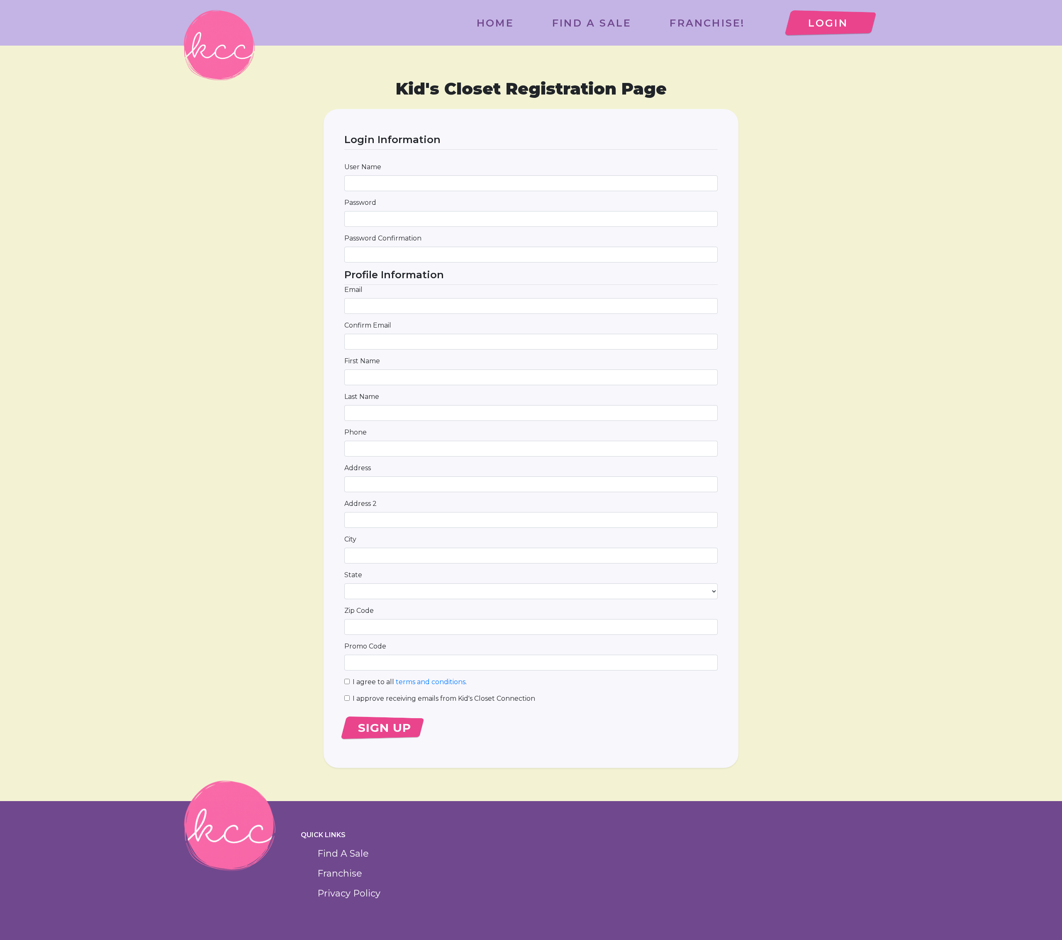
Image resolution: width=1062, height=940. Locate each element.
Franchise (339, 873)
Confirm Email (367, 325)
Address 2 (360, 504)
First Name (362, 361)
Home (495, 23)
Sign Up (384, 728)
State (353, 575)
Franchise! (707, 23)
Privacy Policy (348, 893)
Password (360, 202)
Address (357, 468)
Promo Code (365, 646)
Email (353, 290)
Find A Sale (591, 23)
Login (828, 23)
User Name (362, 167)
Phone (355, 432)
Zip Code (359, 611)
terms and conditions (430, 682)
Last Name (361, 397)
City (350, 539)
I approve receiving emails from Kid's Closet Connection (444, 698)
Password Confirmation (382, 238)
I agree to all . (410, 682)
